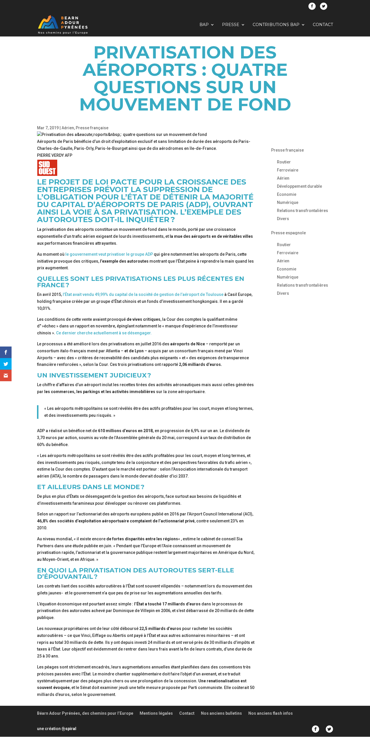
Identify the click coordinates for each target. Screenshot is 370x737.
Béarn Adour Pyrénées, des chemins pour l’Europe (85, 713)
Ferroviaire (287, 170)
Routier (284, 162)
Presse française (92, 128)
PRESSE (230, 25)
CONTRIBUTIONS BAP (276, 25)
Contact (323, 25)
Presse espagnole (288, 233)
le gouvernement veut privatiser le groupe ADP (109, 254)
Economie (286, 194)
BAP (204, 25)
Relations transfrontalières (302, 210)
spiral (69, 728)
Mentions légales (156, 713)
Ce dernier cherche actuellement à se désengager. (104, 333)
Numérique (287, 202)
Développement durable (299, 186)
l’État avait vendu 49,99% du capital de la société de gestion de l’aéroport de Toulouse (143, 294)
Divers (283, 218)
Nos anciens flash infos (270, 713)
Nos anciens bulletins (221, 713)
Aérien (68, 128)
